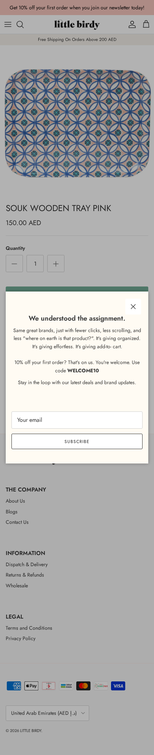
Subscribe (77, 441)
